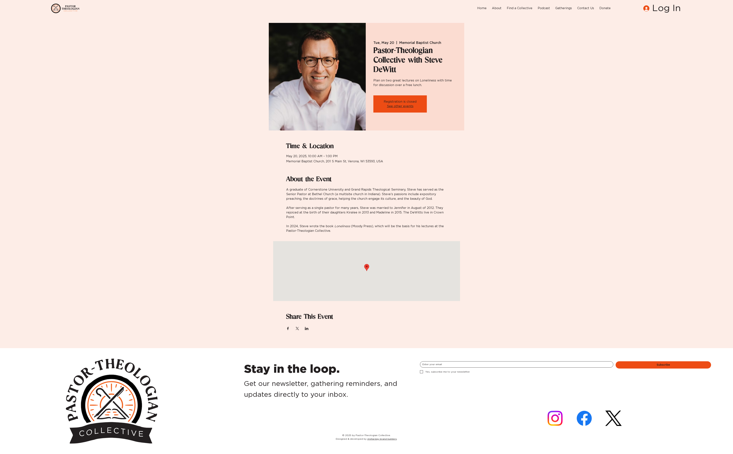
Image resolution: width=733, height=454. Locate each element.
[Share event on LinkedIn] (306, 328)
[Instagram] (555, 418)
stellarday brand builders (382, 439)
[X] (613, 418)
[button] (496, 8)
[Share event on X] (297, 328)
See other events (400, 106)
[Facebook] (584, 418)
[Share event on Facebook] (288, 328)
